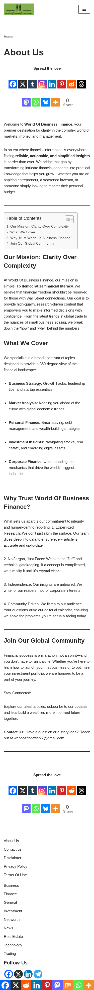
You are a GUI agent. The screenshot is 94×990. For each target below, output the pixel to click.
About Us (11, 841)
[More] (55, 98)
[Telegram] (38, 974)
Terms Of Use (15, 875)
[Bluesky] (45, 98)
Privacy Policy (15, 866)
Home (8, 37)
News (8, 928)
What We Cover (22, 232)
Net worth (12, 919)
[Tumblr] (32, 80)
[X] (22, 80)
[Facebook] (13, 80)
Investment (13, 911)
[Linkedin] (52, 80)
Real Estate (13, 936)
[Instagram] (42, 80)
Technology (13, 945)
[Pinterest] (61, 80)
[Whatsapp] (36, 98)
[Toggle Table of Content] (66, 219)
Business (11, 885)
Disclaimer (12, 858)
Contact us (13, 849)
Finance (10, 894)
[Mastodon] (26, 98)
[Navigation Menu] (84, 9)
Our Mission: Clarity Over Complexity (39, 226)
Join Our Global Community (32, 243)
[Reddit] (71, 80)
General (10, 902)
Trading (10, 953)
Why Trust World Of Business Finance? (41, 238)
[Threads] (81, 80)
